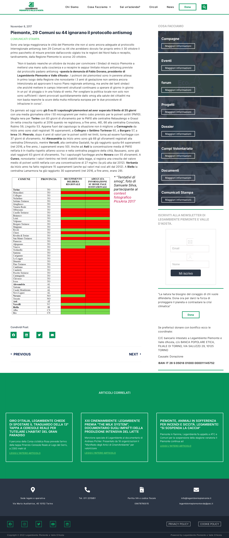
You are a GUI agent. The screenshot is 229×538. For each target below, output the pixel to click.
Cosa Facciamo (98, 7)
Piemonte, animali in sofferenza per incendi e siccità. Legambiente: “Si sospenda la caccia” (189, 424)
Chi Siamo (72, 7)
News (170, 7)
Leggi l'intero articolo (25, 453)
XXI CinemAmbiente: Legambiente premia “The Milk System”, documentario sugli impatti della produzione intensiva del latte (114, 426)
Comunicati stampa (25, 39)
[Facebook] (10, 524)
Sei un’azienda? (130, 7)
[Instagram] (24, 524)
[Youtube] (53, 524)
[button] (99, 7)
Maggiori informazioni (178, 46)
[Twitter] (39, 524)
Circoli (153, 7)
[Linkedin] (67, 524)
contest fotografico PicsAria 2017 (124, 197)
